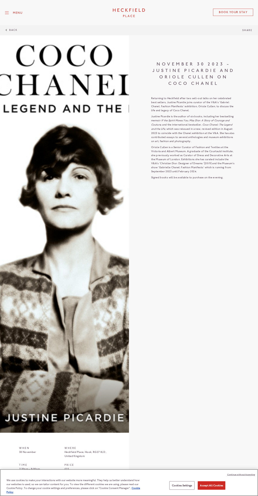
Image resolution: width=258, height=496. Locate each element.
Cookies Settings (182, 485)
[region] (129, 482)
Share (247, 30)
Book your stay (233, 12)
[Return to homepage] (129, 12)
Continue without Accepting (241, 474)
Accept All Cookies (211, 485)
